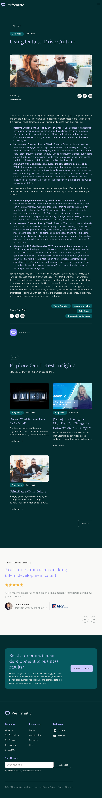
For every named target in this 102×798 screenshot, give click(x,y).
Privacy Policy (48, 787)
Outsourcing (10, 745)
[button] (98, 5)
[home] (12, 5)
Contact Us (10, 750)
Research (33, 740)
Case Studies (35, 735)
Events (32, 730)
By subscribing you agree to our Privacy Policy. (23, 770)
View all (85, 523)
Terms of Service (65, 787)
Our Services (10, 740)
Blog (31, 745)
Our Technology (12, 735)
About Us (9, 730)
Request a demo (82, 668)
